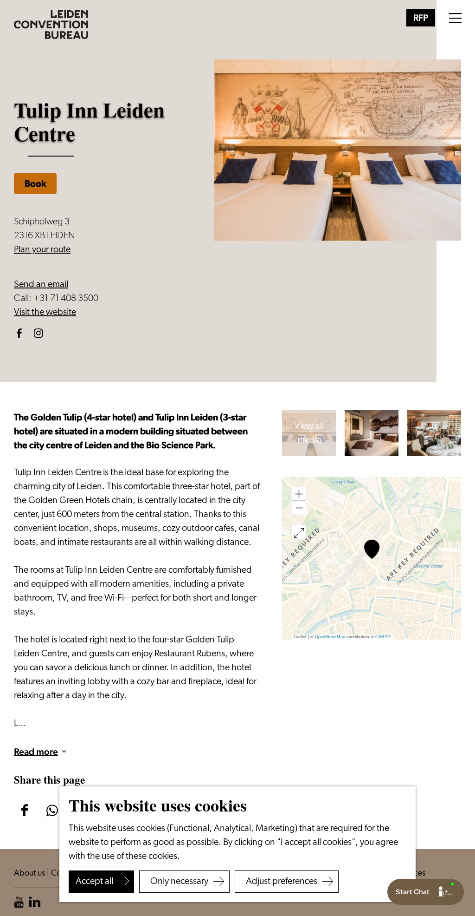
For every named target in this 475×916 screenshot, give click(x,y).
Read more (36, 751)
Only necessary (179, 881)
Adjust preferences (281, 881)
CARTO (383, 637)
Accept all (94, 881)
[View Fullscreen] (299, 532)
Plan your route (42, 250)
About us (30, 874)
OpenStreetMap (330, 637)
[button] (372, 549)
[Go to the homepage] (51, 24)
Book (35, 183)
